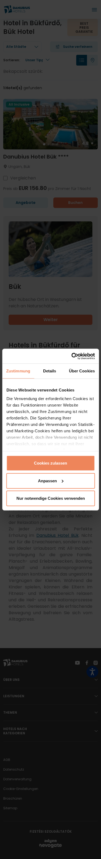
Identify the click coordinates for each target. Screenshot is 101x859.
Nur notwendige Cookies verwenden (50, 498)
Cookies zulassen (50, 463)
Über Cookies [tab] (82, 371)
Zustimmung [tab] (18, 371)
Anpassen (47, 480)
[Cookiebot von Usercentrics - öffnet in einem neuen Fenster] (72, 356)
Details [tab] (49, 371)
